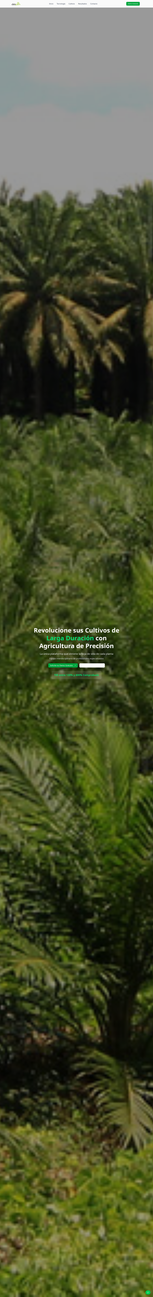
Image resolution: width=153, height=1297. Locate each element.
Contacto (93, 4)
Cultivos (72, 4)
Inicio (51, 4)
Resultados (82, 4)
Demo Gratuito (133, 4)
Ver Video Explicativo (94, 665)
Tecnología (61, 4)
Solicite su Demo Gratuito (61, 665)
